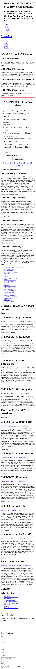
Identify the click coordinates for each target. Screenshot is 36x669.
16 (22, 165)
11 (27, 163)
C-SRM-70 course (9, 301)
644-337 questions (9, 281)
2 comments (22, 457)
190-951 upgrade (9, 273)
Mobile (16, 457)
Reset (2, 663)
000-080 (6, 276)
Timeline (7, 29)
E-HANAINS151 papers (11, 272)
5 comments (26, 565)
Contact (6, 30)
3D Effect (10, 538)
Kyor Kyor (4, 457)
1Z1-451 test (7, 604)
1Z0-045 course (8, 270)
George (3, 426)
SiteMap (31, 667)
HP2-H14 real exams (10, 286)
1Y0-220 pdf (7, 606)
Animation (13, 510)
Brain (2, 510)
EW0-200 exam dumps (10, 601)
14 (16, 165)
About (6, 26)
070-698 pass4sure (9, 269)
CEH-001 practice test (10, 290)
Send (2, 662)
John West (3, 538)
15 (19, 165)
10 (24, 163)
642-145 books (8, 289)
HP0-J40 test (7, 598)
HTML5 (10, 457)
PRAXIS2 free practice (10, 278)
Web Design (9, 426)
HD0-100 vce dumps (10, 280)
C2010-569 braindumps (10, 296)
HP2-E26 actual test (9, 295)
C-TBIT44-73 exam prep (11, 603)
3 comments (24, 426)
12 (31, 163)
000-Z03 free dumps (9, 287)
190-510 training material (11, 608)
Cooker (3, 481)
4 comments (22, 538)
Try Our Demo (18, 159)
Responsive (17, 426)
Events (6, 27)
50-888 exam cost (9, 292)
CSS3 (15, 481)
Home (6, 24)
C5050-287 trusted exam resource (13, 267)
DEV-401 (7, 300)
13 (12, 165)
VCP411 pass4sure (9, 600)
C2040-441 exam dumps (11, 597)
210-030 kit (7, 283)
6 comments (21, 510)
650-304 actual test (9, 298)
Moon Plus (4, 565)
